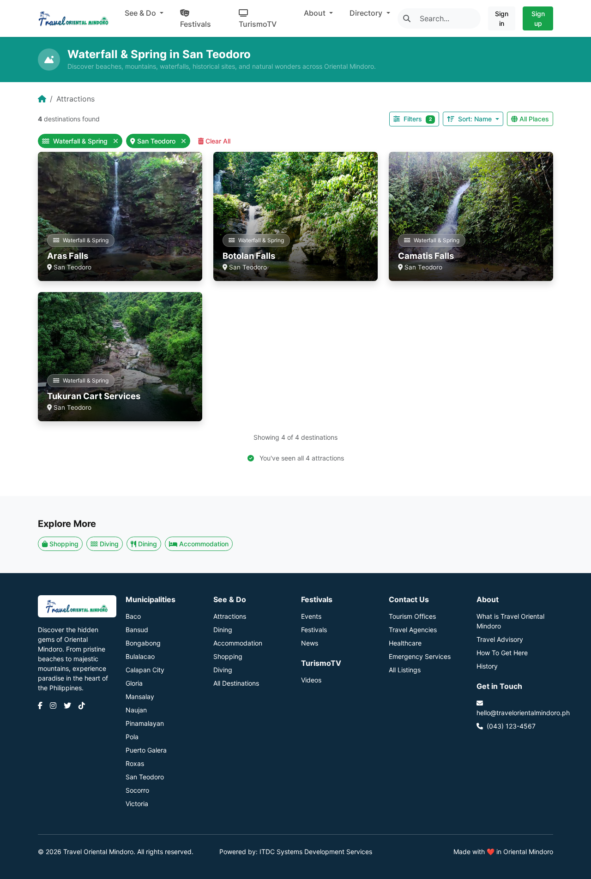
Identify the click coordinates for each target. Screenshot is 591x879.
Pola (132, 737)
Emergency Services (420, 656)
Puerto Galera (146, 750)
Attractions (229, 616)
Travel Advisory (499, 639)
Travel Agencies (413, 630)
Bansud (137, 630)
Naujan (136, 710)
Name (476, 119)
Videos (311, 680)
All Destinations (236, 683)
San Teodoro (157, 141)
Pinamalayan (145, 723)
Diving (109, 544)
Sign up (538, 18)
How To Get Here (502, 653)
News (309, 643)
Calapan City (145, 670)
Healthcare (405, 643)
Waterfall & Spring (80, 141)
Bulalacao (140, 656)
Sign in (501, 18)
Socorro (137, 790)
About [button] (315, 13)
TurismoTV (258, 24)
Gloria (134, 683)
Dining (147, 544)
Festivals (195, 24)
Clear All (217, 141)
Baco (133, 616)
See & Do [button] (141, 13)
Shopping (63, 544)
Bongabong (143, 643)
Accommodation (204, 544)
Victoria (137, 803)
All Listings (405, 670)
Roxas (135, 763)
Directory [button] (367, 13)
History (487, 666)
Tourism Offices (412, 616)
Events (311, 616)
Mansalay (140, 696)
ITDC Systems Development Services (315, 851)
